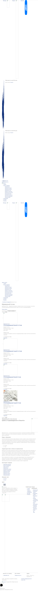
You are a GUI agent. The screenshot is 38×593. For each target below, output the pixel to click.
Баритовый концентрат (9, 294)
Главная (5, 184)
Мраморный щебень (8, 189)
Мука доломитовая (8, 193)
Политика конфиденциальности (26, 578)
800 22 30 (5, 180)
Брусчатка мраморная (8, 196)
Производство (6, 198)
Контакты (28, 494)
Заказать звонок (4, 282)
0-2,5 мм (5, 478)
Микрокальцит (7, 186)
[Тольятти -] (4, 183)
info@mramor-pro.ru (18, 575)
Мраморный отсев (8, 190)
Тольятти (11, 82)
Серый (5, 484)
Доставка (5, 199)
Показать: (3, 417)
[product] (20, 318)
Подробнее (5, 363)
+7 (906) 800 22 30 (6, 575)
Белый (5, 483)
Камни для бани (7, 197)
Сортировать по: (4, 310)
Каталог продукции (7, 185)
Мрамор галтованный (8, 191)
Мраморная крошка (8, 287)
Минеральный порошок (9, 192)
